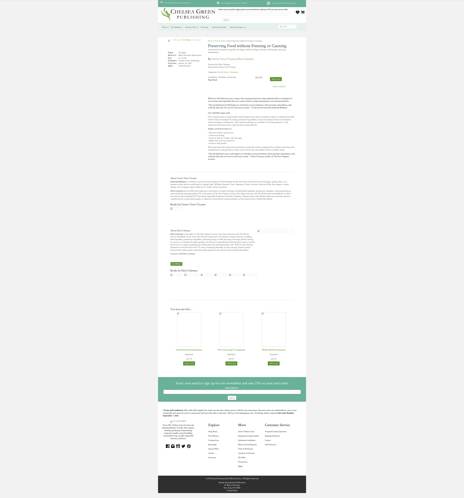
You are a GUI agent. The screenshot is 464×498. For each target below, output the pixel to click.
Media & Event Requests (247, 444)
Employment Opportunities (248, 436)
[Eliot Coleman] (275, 256)
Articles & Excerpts (219, 27)
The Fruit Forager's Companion (231, 350)
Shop (164, 27)
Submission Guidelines (246, 440)
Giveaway (204, 27)
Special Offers (213, 449)
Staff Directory (270, 444)
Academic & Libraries (246, 453)
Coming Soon (213, 440)
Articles (211, 453)
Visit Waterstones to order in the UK (177, 3)
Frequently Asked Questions (276, 431)
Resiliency (234, 72)
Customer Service (278, 3)
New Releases (176, 27)
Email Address (232, 388)
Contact (268, 440)
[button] (278, 87)
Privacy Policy (291, 3)
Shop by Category (236, 27)
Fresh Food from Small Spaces (189, 350)
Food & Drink (219, 41)
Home (210, 41)
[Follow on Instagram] (171, 257)
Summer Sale (190, 27)
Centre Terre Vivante (224, 59)
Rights (240, 466)
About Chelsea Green (246, 431)
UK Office (242, 457)
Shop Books (212, 431)
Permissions (242, 462)
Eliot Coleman (245, 59)
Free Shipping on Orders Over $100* (234, 3)
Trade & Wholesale (245, 449)
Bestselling (212, 444)
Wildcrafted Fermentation (274, 350)
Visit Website (176, 264)
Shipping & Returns (272, 436)
